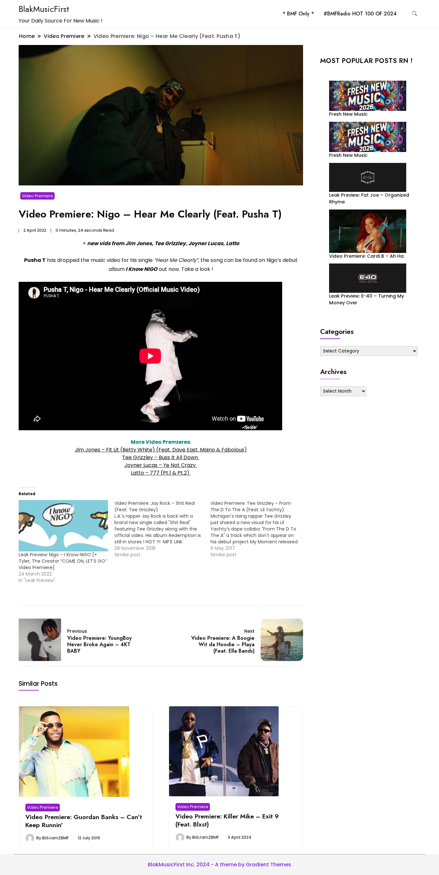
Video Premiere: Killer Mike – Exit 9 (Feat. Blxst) (227, 820)
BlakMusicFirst (44, 9)
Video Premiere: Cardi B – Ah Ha (366, 256)
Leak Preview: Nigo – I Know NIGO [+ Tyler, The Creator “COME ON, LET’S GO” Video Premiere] (63, 561)
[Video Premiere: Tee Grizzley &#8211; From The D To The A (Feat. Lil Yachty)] (258, 529)
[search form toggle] (414, 14)
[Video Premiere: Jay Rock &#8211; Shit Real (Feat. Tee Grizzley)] (162, 529)
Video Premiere (37, 196)
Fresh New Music (348, 114)
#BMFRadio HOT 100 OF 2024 (360, 13)
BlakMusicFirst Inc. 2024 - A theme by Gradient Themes (219, 864)
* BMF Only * (298, 13)
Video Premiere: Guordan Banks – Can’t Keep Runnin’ (83, 820)
